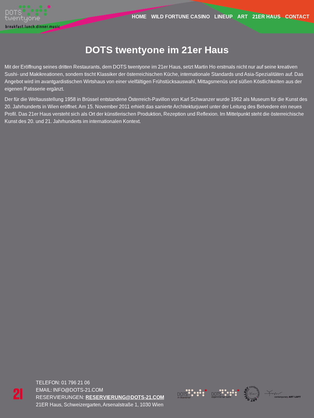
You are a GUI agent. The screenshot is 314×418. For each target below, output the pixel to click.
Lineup (223, 16)
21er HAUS (266, 16)
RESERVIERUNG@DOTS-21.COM (125, 397)
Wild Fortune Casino (180, 16)
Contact (297, 16)
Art (242, 16)
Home (139, 16)
